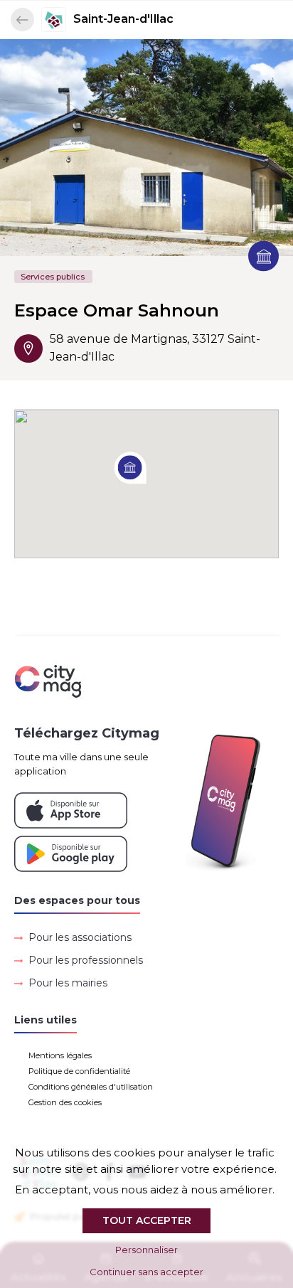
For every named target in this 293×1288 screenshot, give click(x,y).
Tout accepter (146, 1220)
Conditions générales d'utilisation (90, 1087)
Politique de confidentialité (79, 1071)
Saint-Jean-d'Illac (123, 19)
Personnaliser (146, 1249)
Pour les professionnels (85, 960)
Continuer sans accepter (146, 1271)
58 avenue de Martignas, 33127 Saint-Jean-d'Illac (155, 347)
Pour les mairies (67, 982)
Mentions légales (60, 1055)
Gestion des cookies (65, 1102)
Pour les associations (80, 937)
